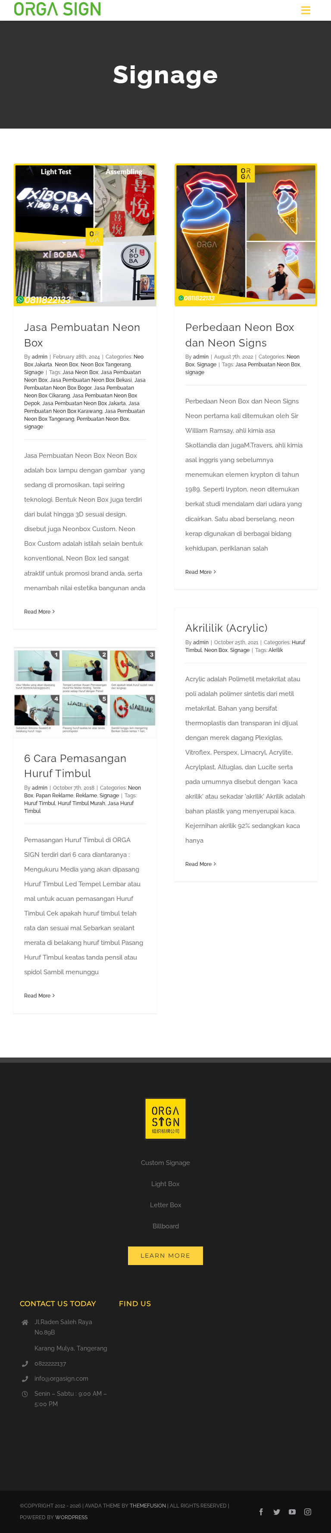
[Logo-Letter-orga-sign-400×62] (57, 5)
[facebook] (261, 1511)
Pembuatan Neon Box (103, 419)
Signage (34, 372)
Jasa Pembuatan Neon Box (267, 365)
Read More (37, 612)
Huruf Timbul (39, 803)
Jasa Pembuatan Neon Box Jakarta (84, 403)
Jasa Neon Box (80, 372)
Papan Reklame (54, 796)
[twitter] (276, 1511)
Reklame (86, 796)
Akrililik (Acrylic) (226, 628)
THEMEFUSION (148, 1506)
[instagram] (307, 1511)
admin (39, 357)
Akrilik (276, 650)
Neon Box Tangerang (106, 365)
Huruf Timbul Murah (81, 803)
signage (33, 427)
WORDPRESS (71, 1517)
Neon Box (66, 365)
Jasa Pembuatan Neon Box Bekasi (91, 380)
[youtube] (292, 1511)
